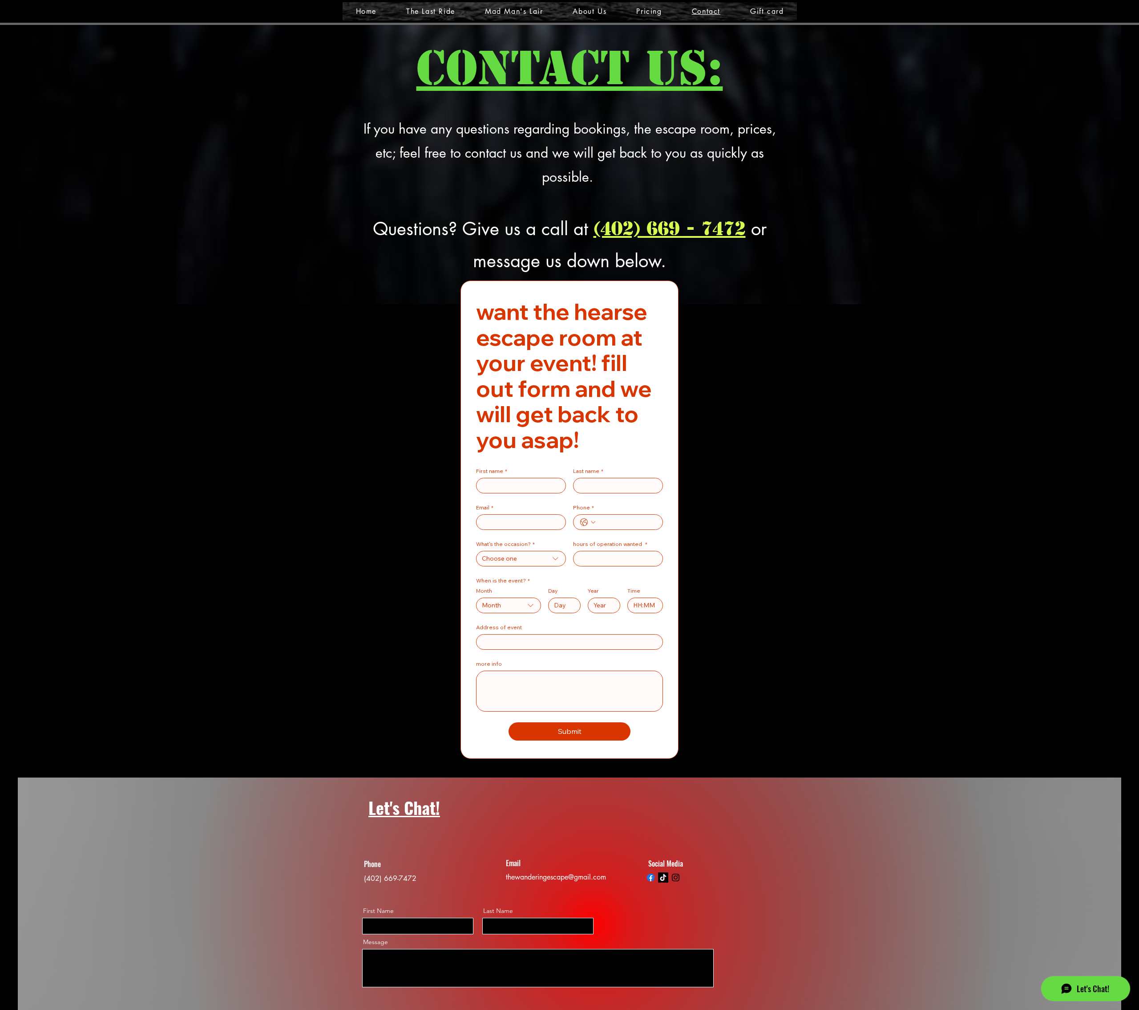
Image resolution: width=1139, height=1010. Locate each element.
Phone (583, 507)
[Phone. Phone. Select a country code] (588, 522)
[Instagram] (675, 877)
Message (375, 942)
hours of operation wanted (610, 544)
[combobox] (521, 558)
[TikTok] (663, 877)
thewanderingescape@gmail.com (556, 877)
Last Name (498, 911)
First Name (378, 911)
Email (484, 507)
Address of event (499, 627)
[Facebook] (651, 877)
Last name (588, 471)
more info (489, 663)
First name (491, 471)
